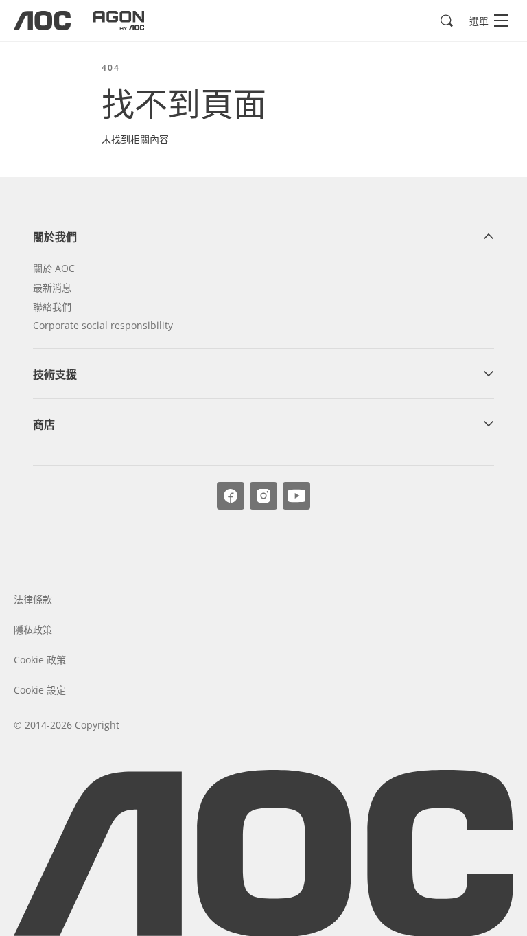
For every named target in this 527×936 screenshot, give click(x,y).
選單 (479, 20)
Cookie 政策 (40, 659)
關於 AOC (54, 268)
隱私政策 (33, 629)
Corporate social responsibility (103, 325)
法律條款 (33, 599)
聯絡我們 (52, 306)
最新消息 (52, 287)
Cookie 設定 (40, 689)
